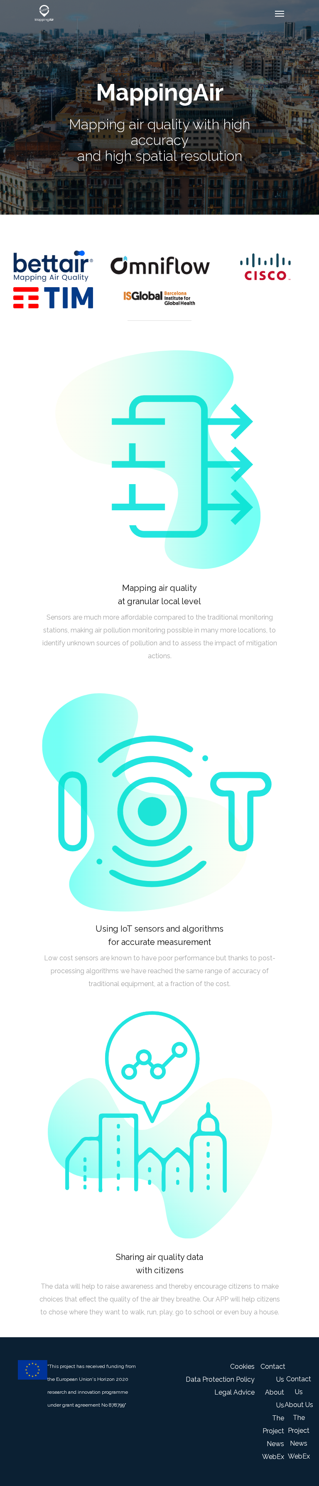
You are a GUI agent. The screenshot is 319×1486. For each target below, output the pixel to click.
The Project (273, 1424)
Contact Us (272, 1373)
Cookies (242, 1366)
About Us (274, 1398)
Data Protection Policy (220, 1379)
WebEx (273, 1457)
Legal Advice (234, 1392)
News (275, 1444)
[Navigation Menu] (279, 13)
